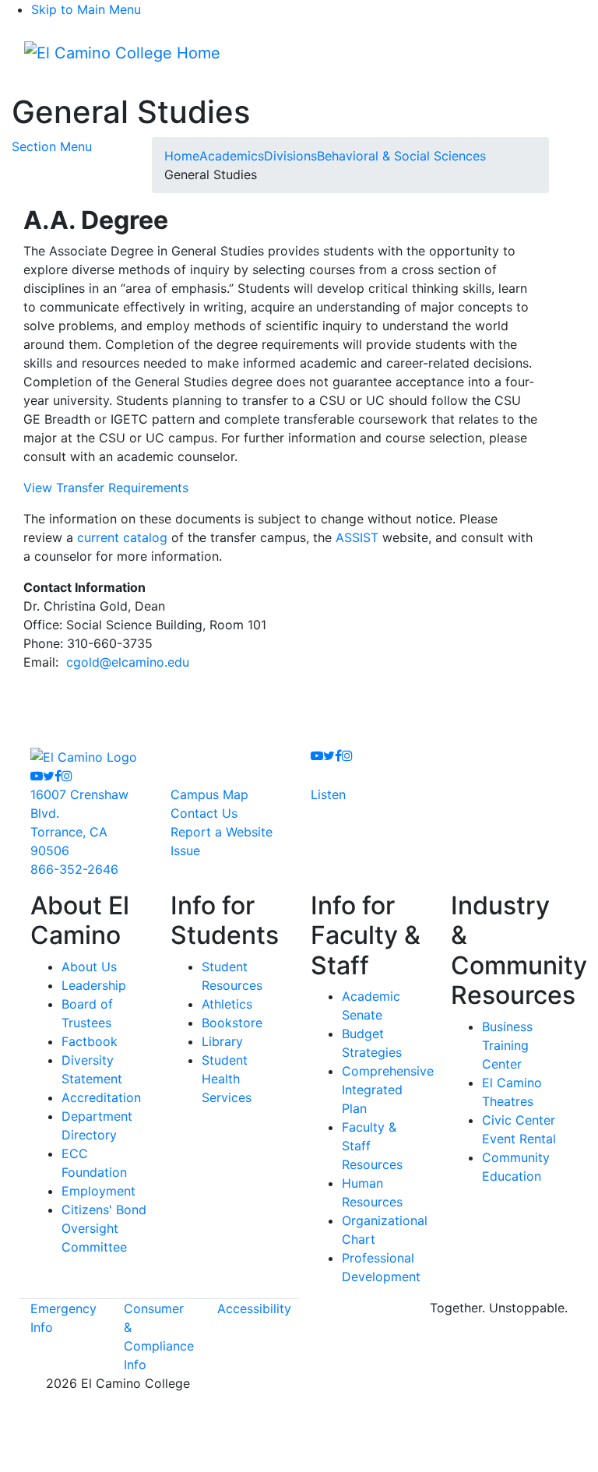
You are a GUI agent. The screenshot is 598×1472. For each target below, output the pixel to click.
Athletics (227, 1004)
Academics (231, 156)
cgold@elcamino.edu (127, 662)
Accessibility (254, 1308)
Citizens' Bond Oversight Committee (104, 1228)
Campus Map (209, 794)
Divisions (290, 156)
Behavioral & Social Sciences (401, 156)
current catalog (122, 537)
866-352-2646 (74, 869)
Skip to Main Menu (86, 9)
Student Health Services (227, 1078)
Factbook (90, 1041)
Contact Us (204, 813)
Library (222, 1041)
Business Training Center (507, 1045)
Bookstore (232, 1022)
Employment (98, 1191)
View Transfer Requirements (105, 487)
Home (181, 156)
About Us (89, 966)
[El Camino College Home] (122, 53)
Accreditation (101, 1097)
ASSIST (357, 537)
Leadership (94, 985)
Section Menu (52, 146)
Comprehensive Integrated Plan (388, 1089)
